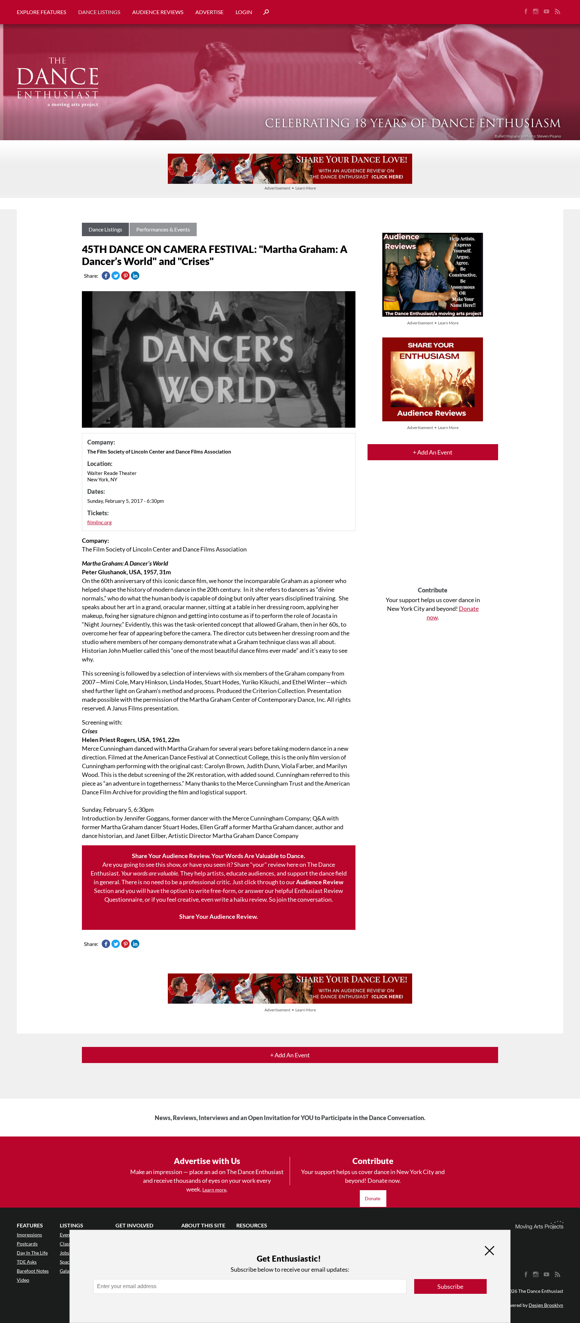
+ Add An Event (432, 452)
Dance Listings (99, 12)
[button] (263, 12)
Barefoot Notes (33, 1271)
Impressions (29, 1234)
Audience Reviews (157, 12)
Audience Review (319, 882)
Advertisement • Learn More (290, 188)
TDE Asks (27, 1262)
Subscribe (450, 1286)
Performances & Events (163, 229)
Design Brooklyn (546, 1305)
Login (244, 12)
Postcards (27, 1244)
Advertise (209, 12)
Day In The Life (32, 1253)
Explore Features (41, 12)
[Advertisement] (433, 529)
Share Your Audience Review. (218, 916)
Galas (65, 1271)
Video (23, 1280)
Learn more (214, 1190)
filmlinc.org (99, 522)
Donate (373, 1198)
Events (67, 1234)
